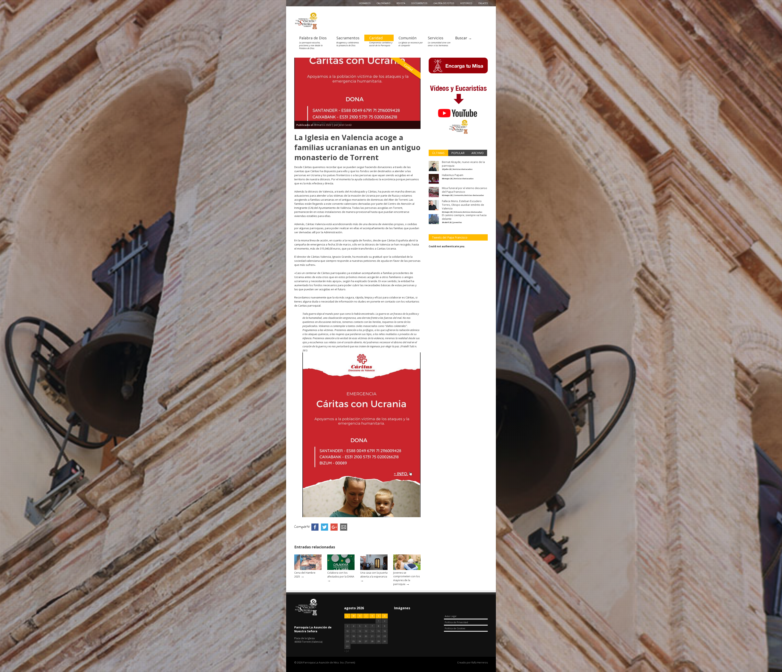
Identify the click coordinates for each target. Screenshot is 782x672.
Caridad (376, 37)
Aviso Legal (450, 616)
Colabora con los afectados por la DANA (340, 574)
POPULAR (458, 153)
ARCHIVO (477, 153)
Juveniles (457, 222)
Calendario (383, 3)
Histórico (466, 3)
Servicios (435, 37)
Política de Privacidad (456, 622)
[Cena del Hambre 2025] (308, 569)
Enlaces (483, 3)
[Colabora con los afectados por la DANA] (341, 569)
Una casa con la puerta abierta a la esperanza (374, 574)
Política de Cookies (455, 628)
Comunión (407, 37)
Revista (400, 3)
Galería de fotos (443, 3)
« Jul (346, 651)
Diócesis (458, 212)
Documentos (419, 3)
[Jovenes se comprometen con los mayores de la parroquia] (407, 569)
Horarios (364, 3)
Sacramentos (347, 37)
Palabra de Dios (313, 37)
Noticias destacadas (462, 169)
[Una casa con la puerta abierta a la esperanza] (374, 569)
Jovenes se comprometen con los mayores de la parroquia (406, 578)
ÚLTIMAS (438, 153)
